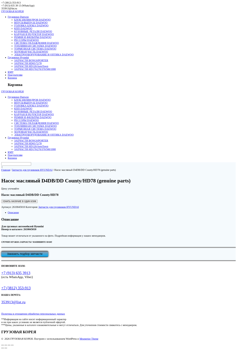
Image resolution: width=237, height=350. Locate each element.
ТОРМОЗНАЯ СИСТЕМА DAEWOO (35, 48)
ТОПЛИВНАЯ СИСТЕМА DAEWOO (35, 46)
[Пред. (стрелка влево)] (2, 348)
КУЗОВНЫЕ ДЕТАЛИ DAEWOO (33, 31)
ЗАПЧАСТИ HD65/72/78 (28, 63)
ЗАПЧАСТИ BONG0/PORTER (31, 60)
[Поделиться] (9, 345)
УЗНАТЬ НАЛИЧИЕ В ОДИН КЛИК (19, 201)
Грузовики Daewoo (18, 16)
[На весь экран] (6, 345)
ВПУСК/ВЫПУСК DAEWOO (31, 22)
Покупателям (15, 75)
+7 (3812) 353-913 (16, 288)
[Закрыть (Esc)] (12, 345)
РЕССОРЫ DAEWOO (26, 40)
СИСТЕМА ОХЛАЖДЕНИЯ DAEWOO (36, 43)
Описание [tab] (13, 212)
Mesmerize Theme (88, 338)
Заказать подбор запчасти (24, 253)
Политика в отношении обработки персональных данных (33, 313)
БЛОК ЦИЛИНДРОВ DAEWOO (32, 19)
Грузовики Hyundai (18, 57)
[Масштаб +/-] (2, 345)
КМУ (11, 72)
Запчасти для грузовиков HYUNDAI (32, 170)
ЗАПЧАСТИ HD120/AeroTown (31, 66)
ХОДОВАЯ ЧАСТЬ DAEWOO (31, 51)
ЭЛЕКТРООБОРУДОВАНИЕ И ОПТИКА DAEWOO (44, 54)
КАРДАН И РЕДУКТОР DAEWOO (34, 34)
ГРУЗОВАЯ (12, 11)
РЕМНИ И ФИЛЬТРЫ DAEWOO (32, 37)
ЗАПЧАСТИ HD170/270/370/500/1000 (35, 69)
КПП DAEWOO (23, 28)
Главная (5, 170)
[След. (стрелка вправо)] (6, 348)
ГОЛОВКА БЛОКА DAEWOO (31, 25)
